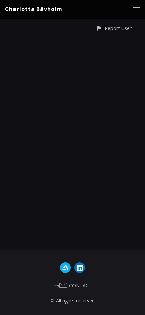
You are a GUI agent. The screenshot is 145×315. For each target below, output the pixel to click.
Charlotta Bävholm (33, 9)
